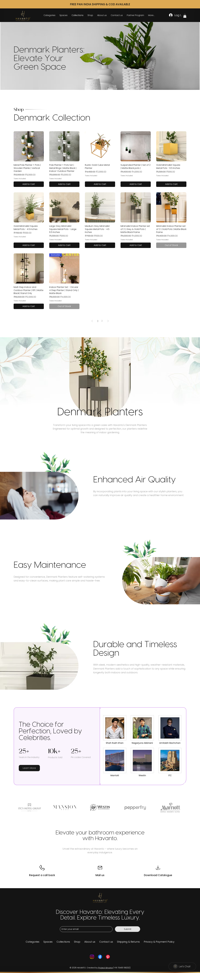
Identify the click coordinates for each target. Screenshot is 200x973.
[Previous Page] (92, 321)
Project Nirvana (105, 967)
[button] (184, 16)
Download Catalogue (158, 875)
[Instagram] (92, 956)
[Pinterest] (108, 956)
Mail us (100, 875)
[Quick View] (29, 146)
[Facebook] (100, 956)
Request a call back (42, 875)
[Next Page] (108, 321)
